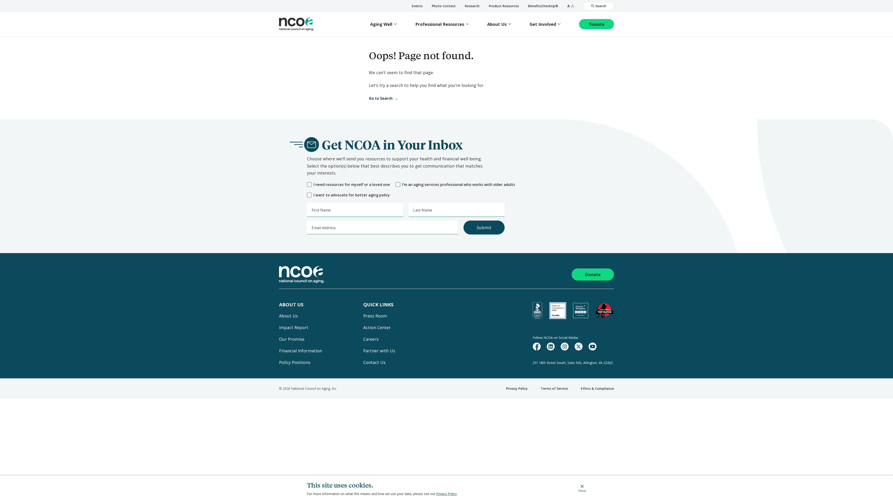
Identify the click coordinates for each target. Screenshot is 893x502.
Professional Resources (439, 24)
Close (582, 490)
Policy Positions (294, 362)
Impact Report (293, 327)
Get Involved (543, 24)
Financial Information (300, 350)
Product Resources (504, 6)
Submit (484, 227)
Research (472, 6)
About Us (496, 24)
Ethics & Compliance (597, 388)
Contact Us (374, 362)
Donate (596, 24)
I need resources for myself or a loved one (351, 184)
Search (600, 6)
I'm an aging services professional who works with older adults (458, 184)
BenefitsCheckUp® (543, 6)
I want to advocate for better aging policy (351, 195)
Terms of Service (554, 388)
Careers (371, 339)
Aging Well (381, 24)
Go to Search (381, 98)
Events (417, 6)
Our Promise (291, 339)
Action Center (377, 327)
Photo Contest (444, 6)
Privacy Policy (446, 494)
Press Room (375, 316)
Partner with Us (379, 350)
